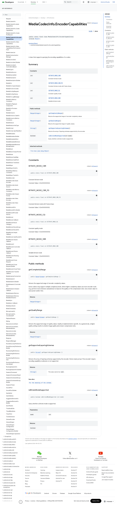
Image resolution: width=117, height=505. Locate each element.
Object (37, 39)
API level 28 (95, 310)
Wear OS (58, 473)
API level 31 (95, 190)
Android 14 (74, 478)
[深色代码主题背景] (97, 171)
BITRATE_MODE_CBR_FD (56, 83)
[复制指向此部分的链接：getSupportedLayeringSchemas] (55, 345)
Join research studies (107, 479)
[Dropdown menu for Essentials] (26, 2)
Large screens (59, 470)
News (26, 481)
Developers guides (91, 474)
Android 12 (74, 484)
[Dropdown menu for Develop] (38, 2)
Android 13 (74, 481)
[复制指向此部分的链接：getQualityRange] (44, 310)
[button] (11, 436)
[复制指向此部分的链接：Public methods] (45, 264)
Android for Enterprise (31, 473)
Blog (26, 484)
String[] (33, 128)
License (33, 501)
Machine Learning (45, 473)
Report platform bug (107, 470)
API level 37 (95, 345)
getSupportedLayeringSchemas (59, 128)
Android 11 (74, 486)
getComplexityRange (55, 113)
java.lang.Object (33, 43)
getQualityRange (54, 121)
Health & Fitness (44, 475)
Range (32, 113)
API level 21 (95, 23)
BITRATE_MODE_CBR (54, 75)
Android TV (59, 481)
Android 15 (74, 475)
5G (41, 484)
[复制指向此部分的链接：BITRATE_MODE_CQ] (47, 215)
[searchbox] (11, 14)
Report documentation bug (108, 473)
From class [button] (40, 151)
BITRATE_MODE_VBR (54, 98)
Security (27, 475)
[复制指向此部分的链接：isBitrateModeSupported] (50, 390)
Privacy (42, 481)
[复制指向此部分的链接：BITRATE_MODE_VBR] (47, 239)
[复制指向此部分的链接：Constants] (40, 160)
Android (27, 470)
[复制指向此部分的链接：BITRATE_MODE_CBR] (48, 166)
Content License (72, 438)
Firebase (62, 493)
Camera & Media (45, 478)
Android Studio (105, 2)
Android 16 (74, 473)
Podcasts (27, 486)
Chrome (54, 493)
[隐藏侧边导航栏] (20, 502)
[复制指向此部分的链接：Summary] (39, 65)
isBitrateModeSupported (57, 136)
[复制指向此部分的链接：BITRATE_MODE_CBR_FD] (51, 191)
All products (87, 493)
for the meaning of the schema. (40, 383)
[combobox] (72, 2)
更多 (43, 2)
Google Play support (107, 477)
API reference (7, 8)
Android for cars (60, 478)
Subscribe (95, 501)
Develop (33, 2)
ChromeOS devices (61, 475)
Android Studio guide (92, 472)
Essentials (21, 2)
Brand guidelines (41, 501)
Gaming (42, 470)
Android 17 (74, 470)
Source (27, 478)
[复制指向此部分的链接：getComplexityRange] (47, 270)
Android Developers (34, 18)
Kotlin (90, 31)
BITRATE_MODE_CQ (54, 90)
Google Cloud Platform (74, 493)
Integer (37, 113)
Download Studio (91, 480)
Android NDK (89, 483)
